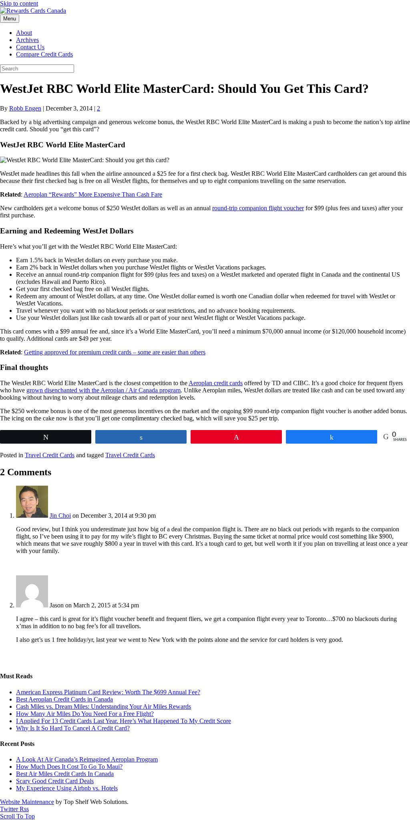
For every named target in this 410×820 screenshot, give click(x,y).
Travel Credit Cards (49, 455)
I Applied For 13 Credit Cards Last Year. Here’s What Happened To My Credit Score (123, 721)
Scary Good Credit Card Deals (55, 781)
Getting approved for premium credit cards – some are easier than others (114, 352)
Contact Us (30, 47)
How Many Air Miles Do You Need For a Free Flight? (85, 713)
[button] (17, 816)
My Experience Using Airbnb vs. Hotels (67, 788)
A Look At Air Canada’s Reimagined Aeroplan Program (87, 759)
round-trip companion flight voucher (258, 208)
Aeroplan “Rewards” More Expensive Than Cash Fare (93, 194)
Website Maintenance (27, 801)
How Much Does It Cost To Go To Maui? (69, 766)
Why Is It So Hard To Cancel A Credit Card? (73, 728)
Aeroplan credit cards (216, 383)
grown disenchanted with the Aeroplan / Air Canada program (103, 390)
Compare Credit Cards (44, 54)
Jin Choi (60, 515)
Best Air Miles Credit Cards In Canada (65, 773)
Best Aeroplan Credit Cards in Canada (64, 699)
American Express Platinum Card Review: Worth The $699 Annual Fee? (108, 692)
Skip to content (19, 3)
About (24, 32)
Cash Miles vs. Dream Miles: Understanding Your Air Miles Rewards (103, 706)
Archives (27, 39)
